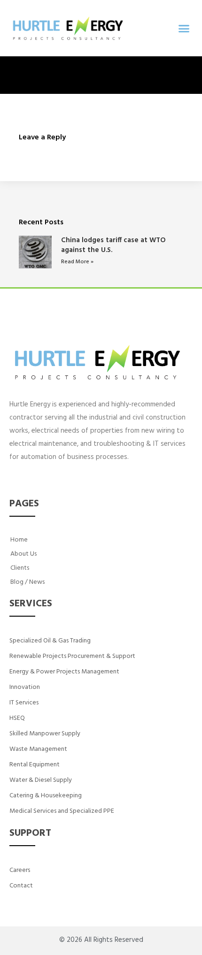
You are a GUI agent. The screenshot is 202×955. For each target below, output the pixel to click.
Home (19, 540)
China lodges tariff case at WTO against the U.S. (113, 245)
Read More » (77, 262)
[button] (184, 28)
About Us (23, 554)
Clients (19, 568)
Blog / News (27, 582)
